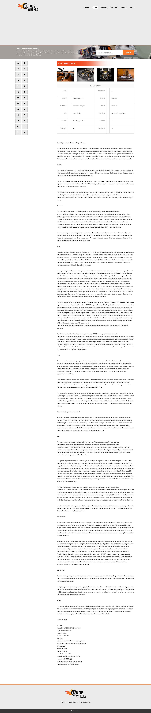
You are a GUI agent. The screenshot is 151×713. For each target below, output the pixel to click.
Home (87, 7)
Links (123, 7)
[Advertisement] (75, 27)
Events (104, 7)
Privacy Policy (72, 702)
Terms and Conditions (85, 702)
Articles (114, 7)
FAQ (131, 7)
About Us (62, 702)
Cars (95, 7)
